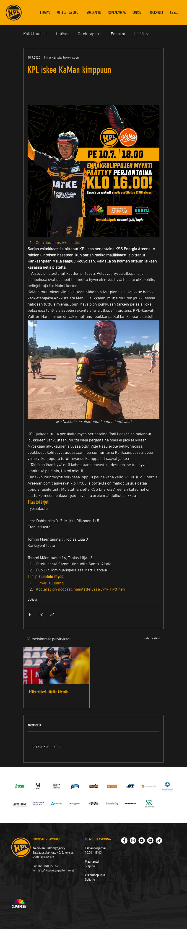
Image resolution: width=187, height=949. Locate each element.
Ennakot (118, 34)
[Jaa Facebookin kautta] (30, 614)
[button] (156, 12)
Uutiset (62, 34)
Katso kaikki (152, 638)
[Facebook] (124, 840)
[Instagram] (133, 840)
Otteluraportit (90, 34)
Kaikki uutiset (35, 34)
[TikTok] (159, 840)
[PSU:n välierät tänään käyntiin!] (56, 665)
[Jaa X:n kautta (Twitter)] (41, 614)
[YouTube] (141, 840)
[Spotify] (150, 840)
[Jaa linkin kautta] (52, 614)
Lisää (139, 34)
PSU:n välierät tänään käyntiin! (49, 692)
